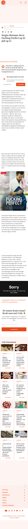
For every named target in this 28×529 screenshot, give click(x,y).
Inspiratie (11, 26)
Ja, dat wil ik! (14, 329)
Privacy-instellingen (8, 505)
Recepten (5, 492)
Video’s (4, 503)
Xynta (17, 518)
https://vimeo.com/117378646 (8, 61)
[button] (23, 490)
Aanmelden (20, 84)
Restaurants (5, 495)
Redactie (6, 26)
